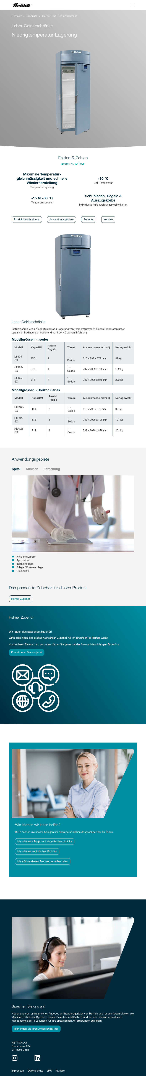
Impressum (18, 1070)
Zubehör (89, 219)
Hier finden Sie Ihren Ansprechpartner (36, 1028)
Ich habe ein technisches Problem (37, 851)
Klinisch (32, 469)
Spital (16, 469)
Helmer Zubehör (20, 598)
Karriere (60, 1070)
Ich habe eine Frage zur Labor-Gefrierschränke (44, 841)
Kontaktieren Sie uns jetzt (26, 652)
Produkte (32, 16)
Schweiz (17, 16)
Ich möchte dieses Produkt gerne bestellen (42, 861)
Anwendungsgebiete (61, 219)
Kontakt (108, 219)
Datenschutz (35, 1070)
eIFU (49, 1070)
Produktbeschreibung (27, 219)
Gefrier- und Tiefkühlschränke (59, 16)
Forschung (52, 469)
